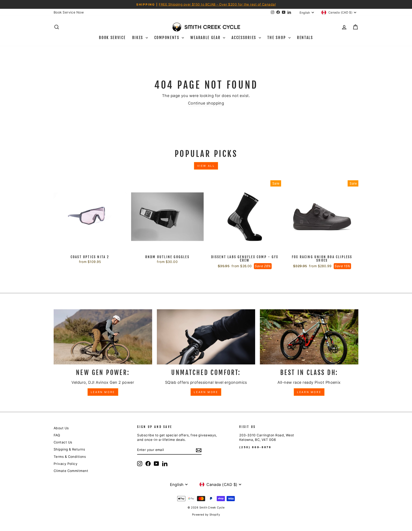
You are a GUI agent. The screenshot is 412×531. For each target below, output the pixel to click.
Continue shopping (206, 103)
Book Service (112, 37)
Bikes (138, 37)
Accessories (245, 37)
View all (206, 165)
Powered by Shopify (206, 514)
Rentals (305, 37)
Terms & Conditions (70, 457)
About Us (61, 428)
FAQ (57, 435)
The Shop (277, 37)
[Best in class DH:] (309, 337)
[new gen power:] (103, 337)
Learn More (103, 392)
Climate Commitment (71, 471)
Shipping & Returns (69, 449)
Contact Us (63, 442)
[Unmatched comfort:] (206, 337)
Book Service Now (69, 12)
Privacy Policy (65, 464)
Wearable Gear (206, 37)
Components (167, 37)
